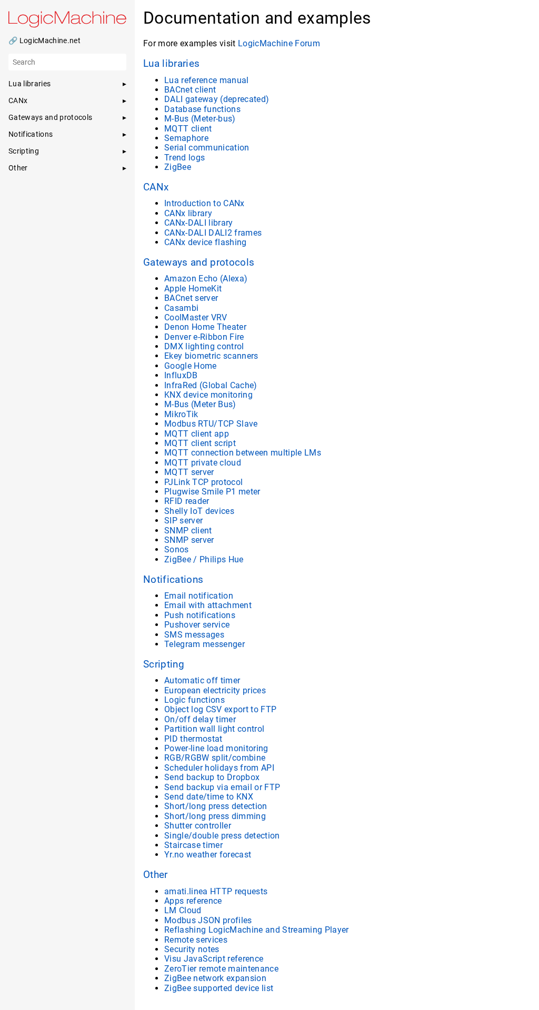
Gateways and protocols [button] (50, 117)
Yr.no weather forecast (207, 855)
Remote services (195, 940)
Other (155, 875)
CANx (155, 187)
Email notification (198, 596)
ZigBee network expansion (215, 978)
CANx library (188, 213)
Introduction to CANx (204, 203)
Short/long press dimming (215, 816)
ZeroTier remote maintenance (221, 969)
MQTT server (189, 472)
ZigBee (177, 167)
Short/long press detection (215, 806)
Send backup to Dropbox (211, 777)
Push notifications (199, 615)
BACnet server (191, 298)
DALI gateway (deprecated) (216, 99)
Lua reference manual (206, 80)
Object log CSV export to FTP (220, 709)
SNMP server (189, 540)
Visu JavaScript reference (213, 959)
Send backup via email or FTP (222, 787)
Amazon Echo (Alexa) (205, 279)
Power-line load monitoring (216, 748)
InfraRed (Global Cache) (210, 385)
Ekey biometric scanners (211, 356)
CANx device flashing (205, 242)
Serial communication (206, 148)
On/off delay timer (200, 719)
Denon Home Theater (205, 327)
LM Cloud (183, 910)
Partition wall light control (214, 729)
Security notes (191, 949)
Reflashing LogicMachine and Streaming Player (256, 930)
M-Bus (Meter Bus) (200, 404)
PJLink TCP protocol (203, 482)
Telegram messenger (204, 644)
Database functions (202, 109)
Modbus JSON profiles (208, 920)
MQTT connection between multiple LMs (242, 453)
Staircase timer (193, 845)
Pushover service (196, 625)
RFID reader (186, 501)
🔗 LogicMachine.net (44, 40)
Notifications (173, 579)
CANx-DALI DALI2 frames (213, 233)
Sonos (176, 549)
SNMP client (188, 531)
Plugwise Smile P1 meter (212, 492)
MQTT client (188, 129)
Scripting (163, 664)
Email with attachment (208, 605)
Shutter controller (197, 826)
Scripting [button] (23, 151)
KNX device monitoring (208, 395)
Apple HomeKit (193, 289)
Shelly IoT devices (199, 511)
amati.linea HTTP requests (215, 891)
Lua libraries (171, 63)
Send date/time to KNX (208, 797)
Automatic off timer (202, 680)
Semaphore (186, 138)
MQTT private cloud (202, 463)
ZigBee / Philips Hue (204, 559)
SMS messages (194, 635)
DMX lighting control (204, 346)
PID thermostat (193, 739)
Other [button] (18, 168)
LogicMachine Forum (279, 43)
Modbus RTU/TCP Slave (211, 424)
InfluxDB (181, 375)
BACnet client (190, 90)
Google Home (190, 366)
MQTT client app (196, 434)
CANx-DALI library (198, 223)
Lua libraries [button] (29, 83)
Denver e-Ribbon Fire (204, 337)
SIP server (183, 521)
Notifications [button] (30, 134)
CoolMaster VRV (195, 317)
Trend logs (184, 158)
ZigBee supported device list (218, 988)
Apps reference (193, 901)
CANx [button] (17, 100)
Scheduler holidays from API (219, 768)
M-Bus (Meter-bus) (200, 119)
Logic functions (194, 700)
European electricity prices (215, 690)
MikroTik (181, 414)
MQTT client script (200, 443)
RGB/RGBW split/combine (214, 758)
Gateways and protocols (198, 262)
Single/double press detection (222, 836)
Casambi (181, 308)
